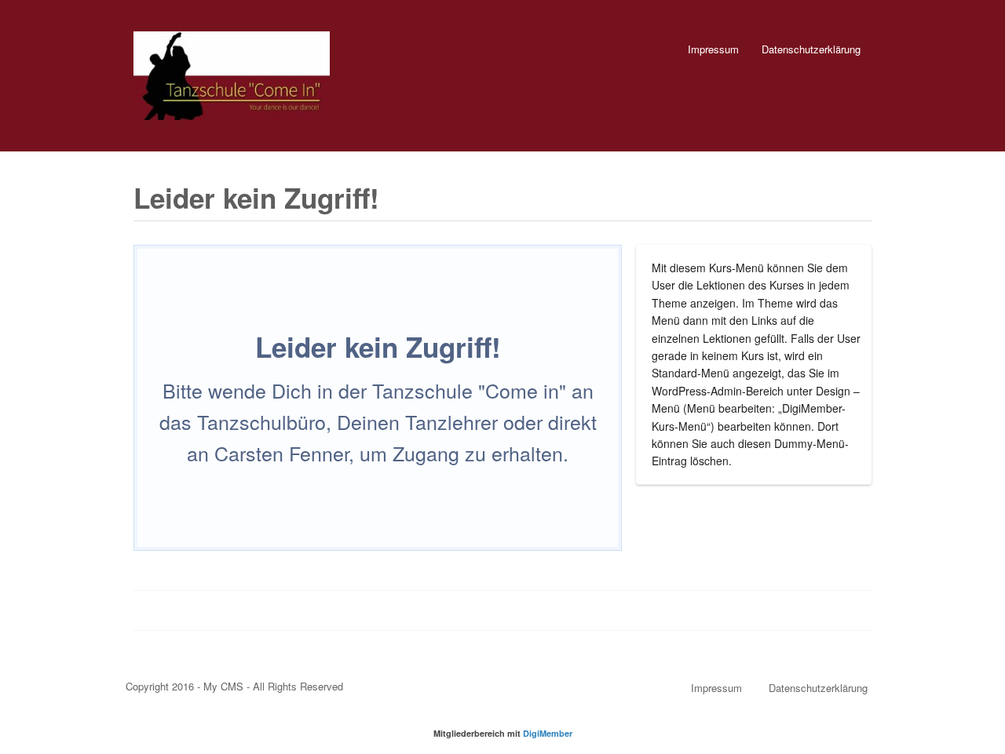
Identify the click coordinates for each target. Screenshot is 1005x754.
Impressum (713, 49)
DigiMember (547, 733)
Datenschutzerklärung (811, 49)
